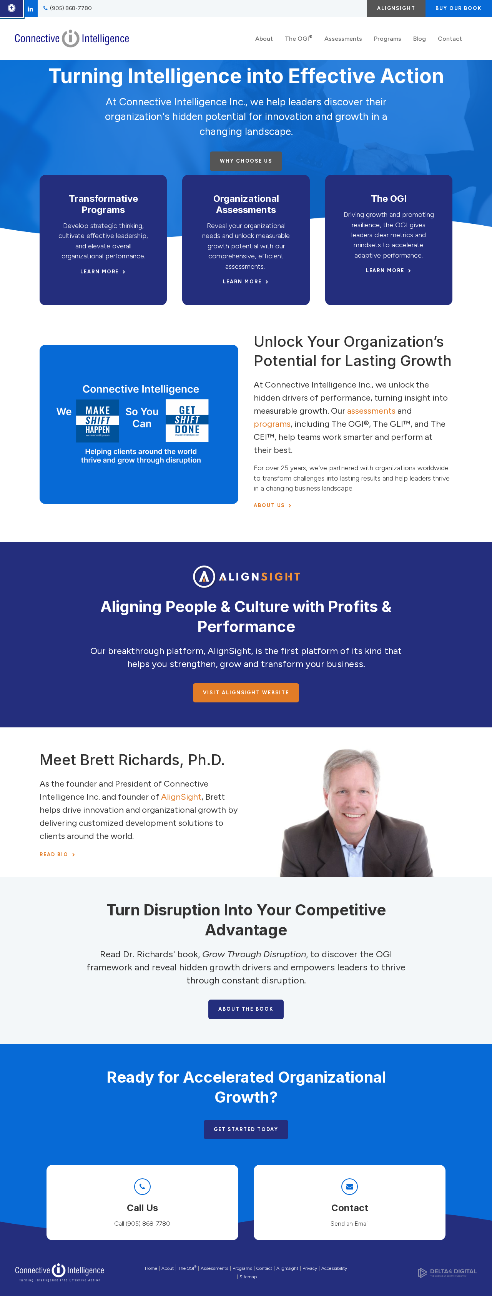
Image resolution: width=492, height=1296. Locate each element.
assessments (371, 411)
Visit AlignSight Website (246, 692)
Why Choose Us (246, 161)
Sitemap (248, 1276)
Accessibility (334, 1268)
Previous (15, 124)
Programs (387, 38)
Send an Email (350, 1223)
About (264, 38)
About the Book (246, 1009)
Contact (450, 38)
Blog (419, 38)
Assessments (343, 38)
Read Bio (54, 854)
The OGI (298, 37)
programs (272, 424)
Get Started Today (246, 1129)
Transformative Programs (103, 204)
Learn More (99, 272)
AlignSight (396, 8)
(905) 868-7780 (71, 8)
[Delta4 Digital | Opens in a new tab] (447, 1272)
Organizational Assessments (246, 204)
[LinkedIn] (30, 8)
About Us (269, 505)
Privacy (310, 1268)
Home (151, 1268)
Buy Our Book (458, 8)
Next (477, 124)
